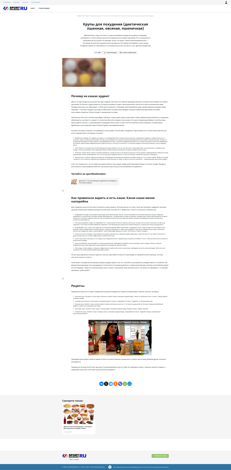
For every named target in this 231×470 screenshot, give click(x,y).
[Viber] (120, 384)
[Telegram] (111, 384)
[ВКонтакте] (101, 384)
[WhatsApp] (125, 384)
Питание (16, 2)
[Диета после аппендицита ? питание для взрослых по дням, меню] (78, 414)
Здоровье (6, 2)
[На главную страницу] (15, 8)
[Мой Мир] (129, 384)
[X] (106, 384)
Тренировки (35, 2)
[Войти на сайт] (226, 2)
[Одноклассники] (115, 384)
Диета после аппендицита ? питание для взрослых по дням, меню (78, 427)
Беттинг (25, 2)
